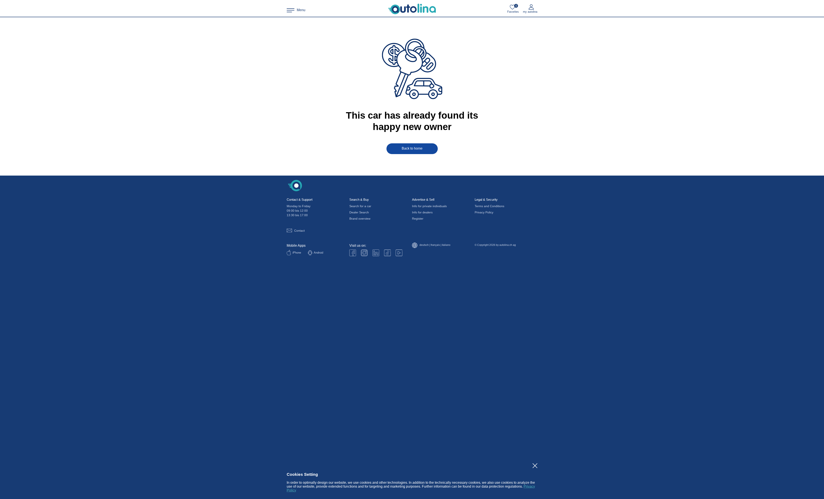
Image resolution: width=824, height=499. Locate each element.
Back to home (412, 148)
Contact (299, 230)
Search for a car (360, 206)
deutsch (424, 245)
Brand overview (359, 218)
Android (318, 252)
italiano (446, 245)
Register (417, 218)
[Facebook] (352, 253)
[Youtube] (364, 253)
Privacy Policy (484, 212)
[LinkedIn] (376, 253)
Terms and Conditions (489, 206)
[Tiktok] (387, 253)
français (435, 245)
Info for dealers (422, 212)
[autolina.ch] (412, 9)
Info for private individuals (429, 206)
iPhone (296, 252)
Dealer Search (359, 212)
